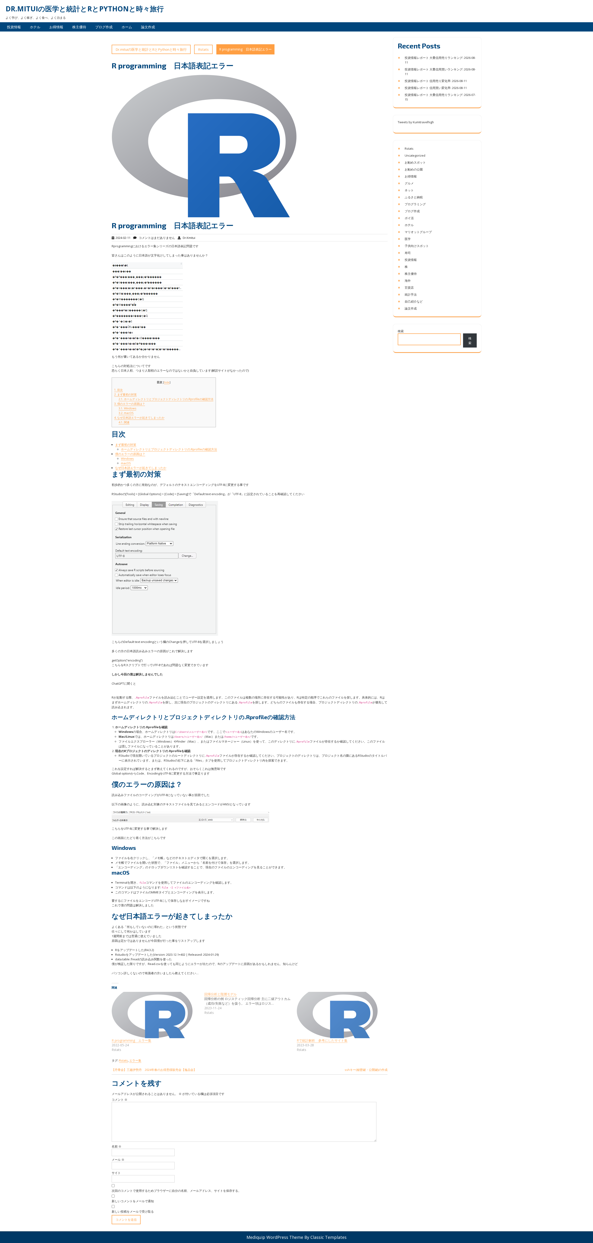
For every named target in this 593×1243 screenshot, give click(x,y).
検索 (401, 331)
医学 (408, 239)
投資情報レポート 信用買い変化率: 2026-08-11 (436, 88)
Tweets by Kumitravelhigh (416, 122)
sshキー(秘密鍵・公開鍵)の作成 (366, 1070)
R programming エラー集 (131, 1040)
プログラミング (415, 204)
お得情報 (56, 27)
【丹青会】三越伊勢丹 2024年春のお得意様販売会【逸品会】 (154, 1070)
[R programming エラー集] (156, 1015)
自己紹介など (414, 301)
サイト (116, 1173)
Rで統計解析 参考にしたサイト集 (322, 1040)
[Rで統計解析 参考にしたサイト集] (341, 1015)
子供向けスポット (417, 246)
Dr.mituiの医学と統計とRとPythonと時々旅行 (85, 8)
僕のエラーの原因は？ (129, 404)
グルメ (409, 183)
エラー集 (135, 1060)
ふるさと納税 (414, 197)
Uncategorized (415, 155)
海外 (408, 280)
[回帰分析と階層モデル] (250, 1003)
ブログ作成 (104, 27)
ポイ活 (409, 218)
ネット (409, 190)
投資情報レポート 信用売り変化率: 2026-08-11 (436, 81)
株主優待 (79, 27)
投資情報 (14, 27)
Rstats (203, 49)
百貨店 (409, 287)
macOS (126, 413)
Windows (127, 408)
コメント (119, 1100)
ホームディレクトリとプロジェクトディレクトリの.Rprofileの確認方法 (166, 399)
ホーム (127, 27)
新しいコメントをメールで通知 (133, 1201)
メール (118, 1160)
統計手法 (411, 294)
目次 (118, 390)
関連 (124, 422)
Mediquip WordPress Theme (274, 1237)
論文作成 (148, 27)
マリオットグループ (418, 232)
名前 (116, 1146)
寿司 (408, 253)
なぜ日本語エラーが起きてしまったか (139, 418)
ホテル (35, 27)
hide (167, 382)
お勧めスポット (415, 162)
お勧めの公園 (414, 169)
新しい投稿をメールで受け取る (133, 1211)
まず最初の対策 (125, 394)
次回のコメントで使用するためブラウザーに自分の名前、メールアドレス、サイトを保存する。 (176, 1191)
